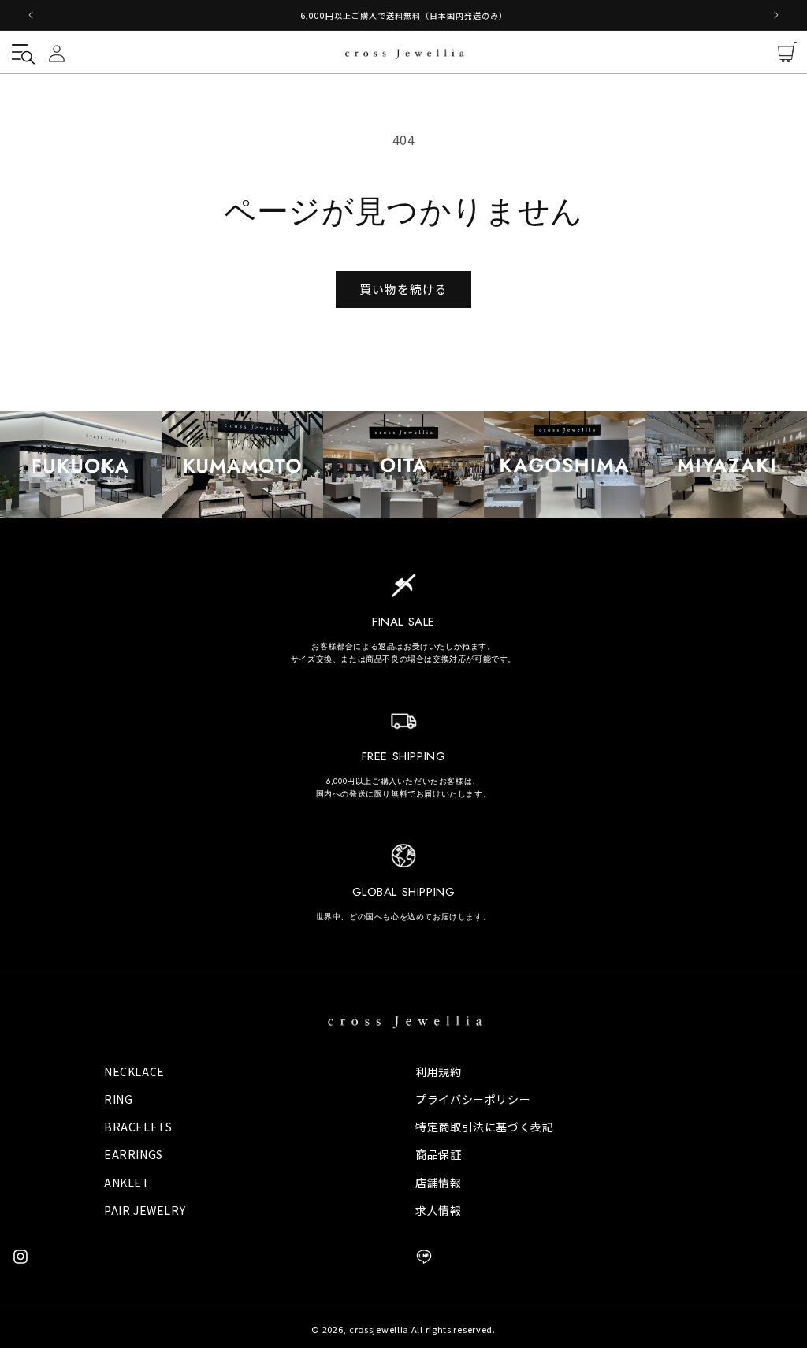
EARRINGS (133, 1154)
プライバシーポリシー (472, 1099)
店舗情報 (438, 1182)
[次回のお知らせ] (776, 15)
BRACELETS (138, 1126)
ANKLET (127, 1182)
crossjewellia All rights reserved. (422, 1329)
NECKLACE (134, 1071)
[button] (19, 52)
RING (118, 1099)
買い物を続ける (403, 288)
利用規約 (438, 1071)
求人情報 (438, 1210)
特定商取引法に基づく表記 (484, 1126)
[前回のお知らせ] (30, 15)
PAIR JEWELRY (144, 1210)
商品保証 (438, 1154)
